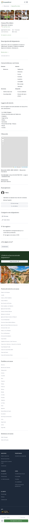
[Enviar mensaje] (2, 520)
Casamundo (4, 499)
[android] (14, 512)
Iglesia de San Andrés (6, 308)
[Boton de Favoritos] (26, 13)
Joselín (2, 295)
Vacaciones (4, 476)
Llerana (2, 373)
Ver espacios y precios (16, 521)
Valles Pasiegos (4, 437)
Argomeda (3, 422)
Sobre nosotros (5, 456)
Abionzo (3, 364)
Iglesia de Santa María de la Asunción (9, 325)
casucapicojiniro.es (5, 55)
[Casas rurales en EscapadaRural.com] (6, 2)
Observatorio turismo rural (6, 462)
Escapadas (4, 473)
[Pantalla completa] (14, 152)
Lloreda (2, 394)
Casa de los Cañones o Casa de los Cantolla (11, 344)
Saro (2, 378)
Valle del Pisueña (4, 440)
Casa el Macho (4, 300)
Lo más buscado (5, 479)
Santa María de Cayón (6, 411)
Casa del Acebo (4, 352)
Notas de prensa (5, 458)
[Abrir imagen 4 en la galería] (18, 17)
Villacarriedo (4, 370)
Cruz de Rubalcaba (5, 319)
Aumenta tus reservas (20, 456)
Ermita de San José (5, 327)
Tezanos (3, 381)
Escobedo (3, 413)
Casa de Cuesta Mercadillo (7, 349)
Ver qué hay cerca (6, 26)
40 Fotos (25, 17)
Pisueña (2, 397)
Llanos (2, 424)
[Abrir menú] (27, 2)
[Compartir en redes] (24, 2)
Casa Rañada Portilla (5, 347)
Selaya (2, 384)
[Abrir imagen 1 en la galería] (7, 15)
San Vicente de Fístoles (6, 303)
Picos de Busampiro (5, 333)
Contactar (3, 466)
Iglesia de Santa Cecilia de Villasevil (9, 317)
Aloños (2, 389)
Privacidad (17, 476)
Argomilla (3, 427)
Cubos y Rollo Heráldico (6, 297)
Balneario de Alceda (5, 314)
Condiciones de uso (20, 473)
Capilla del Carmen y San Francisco (9, 341)
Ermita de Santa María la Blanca (8, 322)
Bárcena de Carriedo (5, 367)
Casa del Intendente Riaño (7, 355)
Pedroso (3, 386)
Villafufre (3, 400)
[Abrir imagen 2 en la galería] (18, 12)
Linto (2, 419)
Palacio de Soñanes (5, 292)
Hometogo (3, 494)
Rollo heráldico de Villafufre (7, 306)
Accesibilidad (18, 482)
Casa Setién (3, 338)
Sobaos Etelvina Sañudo (6, 311)
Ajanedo (3, 408)
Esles (2, 405)
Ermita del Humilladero (6, 336)
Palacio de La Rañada (6, 330)
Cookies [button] (17, 479)
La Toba (3, 403)
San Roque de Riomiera (6, 416)
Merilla (2, 392)
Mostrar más (4, 52)
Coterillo (3, 375)
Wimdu (2, 497)
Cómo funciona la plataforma (19, 485)
